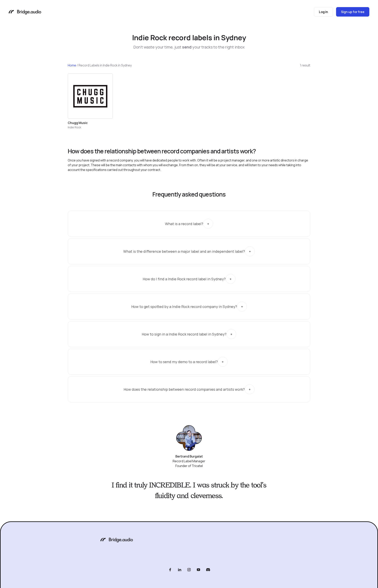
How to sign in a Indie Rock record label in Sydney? (184, 334)
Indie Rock (74, 127)
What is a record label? (184, 223)
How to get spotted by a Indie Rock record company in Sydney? (184, 306)
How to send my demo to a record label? (184, 361)
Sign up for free (352, 12)
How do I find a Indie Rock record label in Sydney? (184, 279)
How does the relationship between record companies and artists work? (184, 389)
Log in (323, 12)
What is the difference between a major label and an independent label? (184, 251)
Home (72, 65)
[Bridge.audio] (25, 12)
